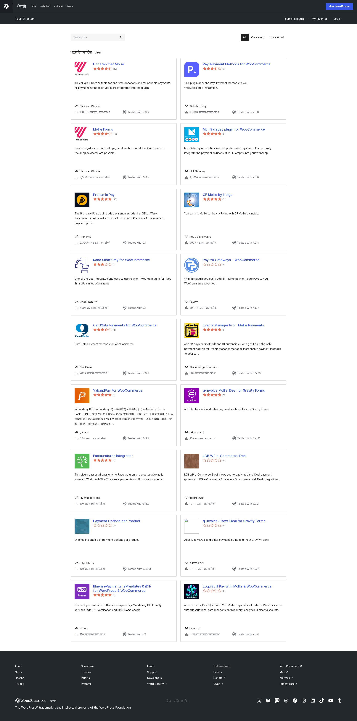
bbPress (286, 677)
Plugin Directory (25, 18)
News (18, 672)
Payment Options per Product (116, 521)
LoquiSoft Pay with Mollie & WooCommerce (237, 586)
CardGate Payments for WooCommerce (125, 325)
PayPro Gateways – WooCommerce (231, 260)
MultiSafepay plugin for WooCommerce (234, 129)
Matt (284, 672)
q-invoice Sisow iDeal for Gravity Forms (234, 521)
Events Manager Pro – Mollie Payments (233, 325)
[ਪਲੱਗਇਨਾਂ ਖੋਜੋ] (121, 37)
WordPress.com (291, 666)
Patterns (86, 683)
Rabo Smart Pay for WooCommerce (121, 260)
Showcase (87, 666)
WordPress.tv (157, 683)
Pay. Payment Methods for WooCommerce (237, 64)
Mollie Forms (103, 129)
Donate (219, 677)
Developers (154, 677)
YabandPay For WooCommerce (117, 390)
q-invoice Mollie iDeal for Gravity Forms (234, 390)
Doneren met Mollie (108, 64)
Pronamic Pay (104, 195)
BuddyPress (289, 683)
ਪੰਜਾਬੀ (53, 700)
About (18, 666)
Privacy (19, 683)
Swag (218, 683)
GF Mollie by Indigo (217, 195)
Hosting (19, 677)
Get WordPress (339, 6)
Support (152, 672)
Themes (86, 672)
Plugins (85, 677)
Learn (150, 666)
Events (217, 672)
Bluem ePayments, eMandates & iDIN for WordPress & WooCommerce (122, 588)
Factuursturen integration (113, 456)
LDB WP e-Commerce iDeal (224, 456)
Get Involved (221, 666)
